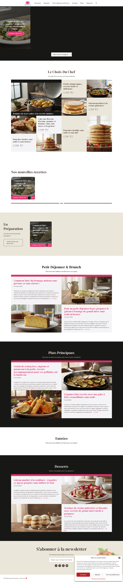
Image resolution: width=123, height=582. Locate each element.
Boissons (90, 3)
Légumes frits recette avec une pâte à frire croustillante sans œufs (84, 396)
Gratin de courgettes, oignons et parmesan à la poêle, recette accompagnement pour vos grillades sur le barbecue (36, 370)
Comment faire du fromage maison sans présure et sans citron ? (35, 282)
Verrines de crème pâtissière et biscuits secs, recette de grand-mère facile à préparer (85, 510)
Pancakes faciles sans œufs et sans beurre (23, 140)
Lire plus (54, 298)
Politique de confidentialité (98, 578)
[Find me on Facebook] (56, 565)
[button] (119, 558)
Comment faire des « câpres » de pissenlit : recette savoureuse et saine (15, 25)
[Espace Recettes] (28, 3)
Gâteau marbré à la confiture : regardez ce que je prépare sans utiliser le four (35, 481)
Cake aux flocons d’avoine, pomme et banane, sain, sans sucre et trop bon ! (47, 122)
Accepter (83, 575)
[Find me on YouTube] (67, 565)
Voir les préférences (112, 575)
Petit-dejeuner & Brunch (60, 3)
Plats (82, 3)
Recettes (38, 3)
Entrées (74, 3)
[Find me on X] (59, 565)
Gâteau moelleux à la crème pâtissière (98, 104)
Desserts (47, 3)
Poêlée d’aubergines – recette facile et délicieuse (73, 86)
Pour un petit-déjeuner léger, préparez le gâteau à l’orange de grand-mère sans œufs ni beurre (86, 311)
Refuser (97, 575)
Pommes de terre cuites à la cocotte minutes (33, 113)
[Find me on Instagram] (63, 565)
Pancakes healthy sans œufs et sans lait (73, 131)
